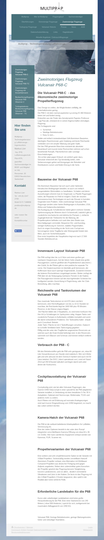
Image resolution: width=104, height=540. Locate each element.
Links (54, 530)
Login (90, 527)
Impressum (15, 530)
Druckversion (19, 527)
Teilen (19, 231)
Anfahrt (24, 530)
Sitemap (29, 527)
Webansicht (88, 530)
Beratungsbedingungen (20, 532)
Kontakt (30, 530)
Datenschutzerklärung (42, 530)
